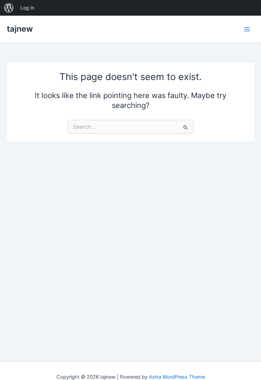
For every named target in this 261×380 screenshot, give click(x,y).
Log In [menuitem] (27, 8)
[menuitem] (9, 8)
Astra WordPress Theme (177, 377)
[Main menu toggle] (247, 29)
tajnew (20, 29)
